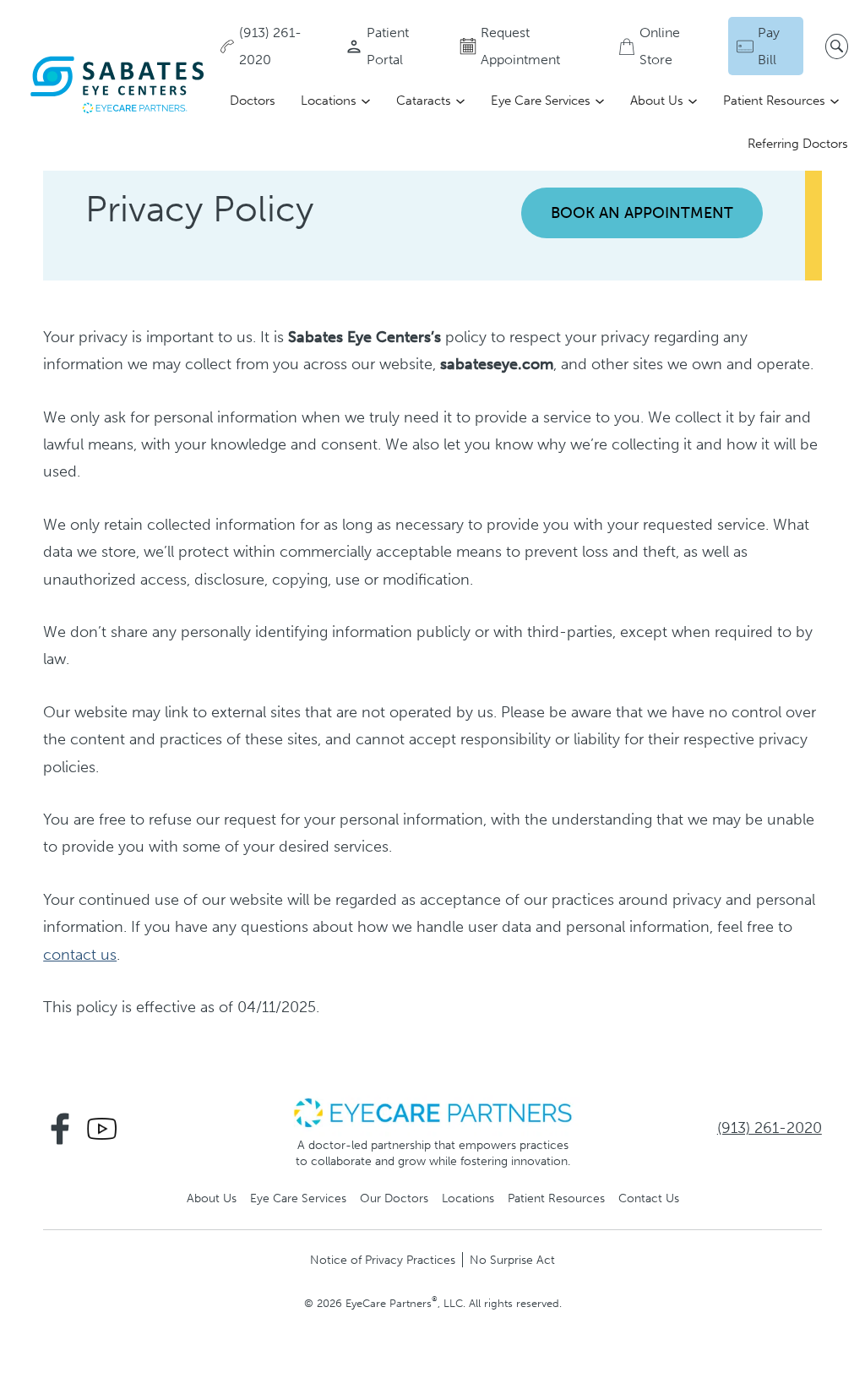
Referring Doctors (798, 143)
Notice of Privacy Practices (382, 1259)
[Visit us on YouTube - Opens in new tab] (102, 1129)
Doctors (252, 100)
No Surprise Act (512, 1259)
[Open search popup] (836, 46)
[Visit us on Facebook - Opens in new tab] (60, 1129)
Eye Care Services (540, 100)
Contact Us (648, 1198)
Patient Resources (774, 100)
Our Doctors (394, 1198)
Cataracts (423, 100)
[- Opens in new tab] (432, 1111)
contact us (80, 954)
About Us (656, 100)
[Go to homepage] (118, 84)
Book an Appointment (642, 213)
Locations (328, 100)
